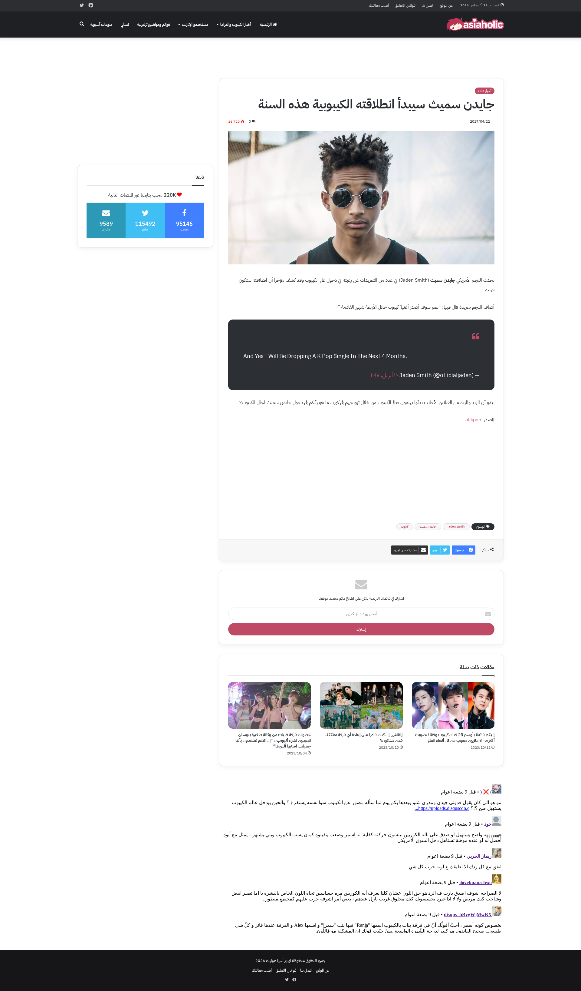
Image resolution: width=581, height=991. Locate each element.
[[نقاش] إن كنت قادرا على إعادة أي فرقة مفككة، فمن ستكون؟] (361, 705)
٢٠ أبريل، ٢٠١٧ (384, 375)
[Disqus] (361, 857)
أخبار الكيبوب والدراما (235, 24)
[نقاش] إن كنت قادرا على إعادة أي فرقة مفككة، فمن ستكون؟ (364, 737)
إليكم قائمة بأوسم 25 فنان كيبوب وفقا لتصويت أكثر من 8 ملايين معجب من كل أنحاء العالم (454, 737)
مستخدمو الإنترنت (195, 24)
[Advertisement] (290, 53)
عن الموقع (446, 5)
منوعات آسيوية (101, 24)
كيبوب (404, 526)
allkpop (473, 419)
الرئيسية (266, 24)
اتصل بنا (428, 5)
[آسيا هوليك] (475, 24)
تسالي (125, 24)
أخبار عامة (484, 91)
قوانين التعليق (405, 5)
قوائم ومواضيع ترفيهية (153, 24)
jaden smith (456, 526)
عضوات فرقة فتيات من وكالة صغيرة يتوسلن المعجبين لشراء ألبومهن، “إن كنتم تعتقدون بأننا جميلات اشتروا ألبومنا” (273, 740)
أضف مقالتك (379, 5)
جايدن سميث (427, 526)
